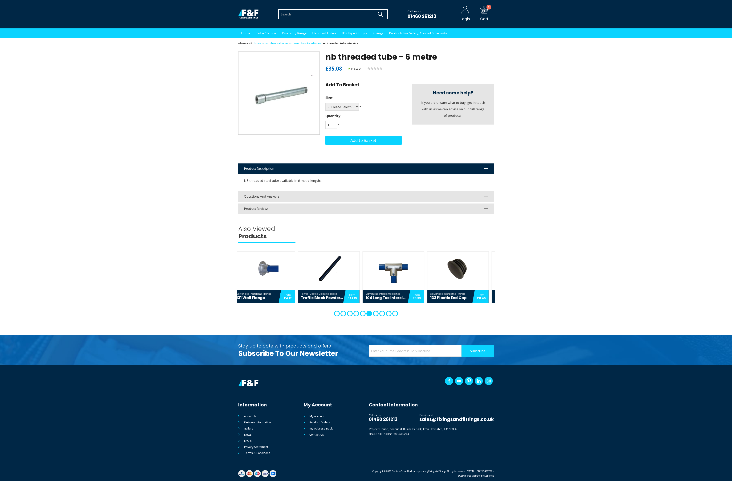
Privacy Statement (256, 447)
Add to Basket (363, 140)
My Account (316, 416)
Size (328, 98)
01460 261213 (422, 16)
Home (245, 33)
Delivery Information (257, 422)
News (248, 434)
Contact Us (316, 434)
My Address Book (321, 428)
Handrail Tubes (324, 33)
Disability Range (294, 33)
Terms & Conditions (257, 453)
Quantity (332, 116)
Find (380, 14)
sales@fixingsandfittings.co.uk (456, 419)
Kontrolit (489, 475)
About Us (250, 416)
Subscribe (477, 351)
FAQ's (248, 440)
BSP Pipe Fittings (354, 33)
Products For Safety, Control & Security (418, 33)
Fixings (378, 33)
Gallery (248, 428)
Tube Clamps (266, 33)
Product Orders (319, 422)
